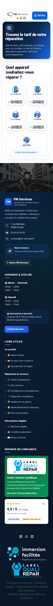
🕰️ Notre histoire (15, 355)
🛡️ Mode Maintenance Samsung (23, 407)
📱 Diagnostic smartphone (20, 396)
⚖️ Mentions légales (17, 426)
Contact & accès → (16, 329)
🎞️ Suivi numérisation (17, 413)
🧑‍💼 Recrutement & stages (20, 366)
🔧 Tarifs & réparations (18, 379)
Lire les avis (13, 519)
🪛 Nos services (15, 385)
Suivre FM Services (18, 263)
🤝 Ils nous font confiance (20, 360)
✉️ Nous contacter (16, 437)
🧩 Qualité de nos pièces (19, 402)
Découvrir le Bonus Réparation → (23, 493)
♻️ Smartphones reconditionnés (23, 391)
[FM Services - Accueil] (18, 15)
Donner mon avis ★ (31, 519)
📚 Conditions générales (19, 432)
